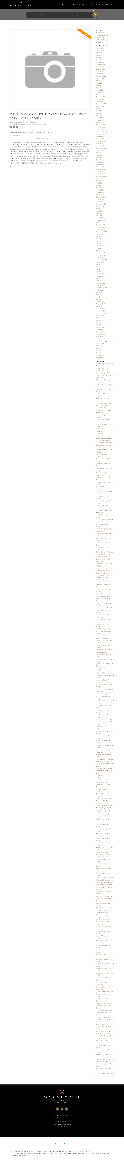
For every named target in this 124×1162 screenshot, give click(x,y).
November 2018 (101, 255)
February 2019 (100, 248)
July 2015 (99, 346)
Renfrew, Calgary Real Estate (105, 847)
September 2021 (101, 176)
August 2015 (100, 343)
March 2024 (100, 118)
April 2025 (99, 87)
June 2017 (99, 294)
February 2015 (100, 357)
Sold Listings (99, 42)
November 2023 (101, 127)
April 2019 (99, 243)
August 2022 (100, 150)
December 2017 (101, 280)
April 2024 (99, 115)
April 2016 (99, 325)
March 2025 (100, 90)
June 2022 (99, 155)
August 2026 (100, 50)
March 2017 (100, 301)
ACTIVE (90, 10)
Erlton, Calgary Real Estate (104, 596)
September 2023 (101, 132)
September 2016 (101, 313)
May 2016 (99, 322)
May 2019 (99, 241)
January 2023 (100, 139)
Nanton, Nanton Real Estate (104, 768)
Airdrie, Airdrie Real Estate (104, 370)
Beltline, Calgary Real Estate (104, 403)
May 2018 (99, 269)
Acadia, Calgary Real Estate (104, 368)
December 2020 (101, 197)
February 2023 (100, 136)
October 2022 (100, 146)
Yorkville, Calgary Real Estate (105, 1073)
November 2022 (101, 143)
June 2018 (99, 267)
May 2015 (99, 350)
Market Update (95, 4)
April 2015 (99, 353)
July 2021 (99, 181)
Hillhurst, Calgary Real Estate (105, 673)
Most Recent (100, 48)
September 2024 (101, 104)
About (108, 4)
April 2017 (99, 299)
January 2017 (100, 306)
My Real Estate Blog (102, 35)
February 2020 (100, 220)
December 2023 (101, 125)
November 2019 (101, 227)
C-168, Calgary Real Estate (104, 440)
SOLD (97, 10)
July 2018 (99, 264)
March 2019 (100, 246)
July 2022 (99, 153)
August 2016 (100, 315)
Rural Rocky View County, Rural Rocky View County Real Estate (104, 891)
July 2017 (99, 292)
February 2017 (100, 304)
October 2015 (100, 339)
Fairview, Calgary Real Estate (105, 608)
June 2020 (99, 211)
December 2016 (101, 308)
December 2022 (101, 141)
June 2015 (99, 348)
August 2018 (100, 262)
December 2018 (101, 253)
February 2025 (100, 92)
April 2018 (99, 271)
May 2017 (99, 297)
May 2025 (99, 85)
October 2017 (100, 285)
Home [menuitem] (51, 4)
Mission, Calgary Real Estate (104, 761)
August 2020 (100, 206)
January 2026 (100, 67)
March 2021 (100, 190)
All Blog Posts (100, 32)
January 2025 (100, 94)
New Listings (100, 37)
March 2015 (100, 355)
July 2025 (99, 80)
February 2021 (100, 192)
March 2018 (100, 274)
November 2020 (101, 199)
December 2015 (101, 334)
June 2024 (99, 111)
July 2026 (99, 53)
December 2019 (101, 225)
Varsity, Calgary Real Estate (104, 1024)
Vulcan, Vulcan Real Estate (104, 1031)
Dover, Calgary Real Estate (104, 568)
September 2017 (101, 287)
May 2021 (99, 185)
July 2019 (99, 236)
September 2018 (101, 260)
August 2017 (100, 290)
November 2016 (101, 311)
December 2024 (101, 97)
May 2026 (99, 57)
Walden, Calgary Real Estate (104, 1033)
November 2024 (101, 99)
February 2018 (100, 276)
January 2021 (100, 194)
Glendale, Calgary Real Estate (105, 629)
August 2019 (100, 234)
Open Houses (100, 39)
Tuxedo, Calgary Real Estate (104, 1017)
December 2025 (101, 69)
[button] (57, 1109)
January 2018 (100, 278)
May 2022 (99, 157)
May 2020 (99, 213)
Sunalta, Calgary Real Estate (104, 991)
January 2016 (100, 332)
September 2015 (101, 341)
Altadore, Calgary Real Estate (105, 373)
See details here (15, 135)
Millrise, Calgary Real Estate (104, 759)
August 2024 (100, 106)
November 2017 (101, 283)
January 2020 (100, 222)
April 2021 (99, 188)
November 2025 (101, 71)
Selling (82, 4)
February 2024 (100, 120)
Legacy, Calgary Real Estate (104, 719)
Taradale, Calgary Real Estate (105, 1003)
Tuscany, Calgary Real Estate (104, 1010)
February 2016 (100, 329)
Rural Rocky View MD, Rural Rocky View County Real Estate (30, 124)
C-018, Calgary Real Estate (104, 438)
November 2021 (101, 171)
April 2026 (99, 60)
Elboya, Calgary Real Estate (104, 594)
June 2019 (99, 239)
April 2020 (99, 215)
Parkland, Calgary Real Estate (105, 808)
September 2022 (101, 148)
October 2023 (100, 129)
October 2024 (100, 101)
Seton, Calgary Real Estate (104, 919)
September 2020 (101, 204)
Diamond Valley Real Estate (104, 552)
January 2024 (100, 122)
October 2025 (100, 73)
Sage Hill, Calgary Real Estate (105, 908)
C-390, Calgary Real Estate (104, 442)
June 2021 (99, 183)
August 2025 (100, 78)
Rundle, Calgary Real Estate (104, 877)
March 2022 (100, 162)
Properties (60, 4)
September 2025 (101, 76)
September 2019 (101, 232)
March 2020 (100, 218)
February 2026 (100, 64)
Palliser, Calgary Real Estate (104, 798)
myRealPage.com (65, 1144)
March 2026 (100, 62)
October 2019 (100, 229)
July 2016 (99, 318)
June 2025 (99, 83)
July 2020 (99, 208)
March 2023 (100, 134)
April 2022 (99, 160)
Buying (71, 4)
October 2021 (100, 174)
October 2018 (100, 257)
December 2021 (101, 169)
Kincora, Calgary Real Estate (104, 694)
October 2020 (100, 201)
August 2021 (100, 178)
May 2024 (99, 113)
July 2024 (99, 108)
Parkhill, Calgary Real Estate (104, 805)
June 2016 (99, 320)
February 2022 (100, 164)
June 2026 (99, 55)
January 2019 (100, 250)
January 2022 (100, 167)
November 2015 (101, 336)
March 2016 (100, 327)
